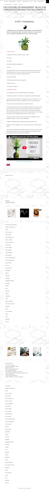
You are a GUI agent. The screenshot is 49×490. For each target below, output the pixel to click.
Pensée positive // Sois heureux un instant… (13, 371)
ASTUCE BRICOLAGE (9, 237)
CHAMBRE (7, 278)
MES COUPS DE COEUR (9, 303)
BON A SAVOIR (40, 1)
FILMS (6, 298)
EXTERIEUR (7, 296)
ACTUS (6, 229)
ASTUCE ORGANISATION (10, 257)
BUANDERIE (7, 270)
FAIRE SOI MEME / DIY (8, 4)
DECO (31, 1)
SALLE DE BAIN (8, 311)
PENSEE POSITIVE (12, 1)
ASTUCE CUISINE (8, 239)
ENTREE (7, 293)
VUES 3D (7, 321)
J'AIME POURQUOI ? (9, 301)
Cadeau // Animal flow (9, 374)
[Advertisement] (24, 188)
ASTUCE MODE (8, 255)
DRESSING (7, 291)
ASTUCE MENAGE (9, 252)
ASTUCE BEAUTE (8, 232)
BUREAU (7, 273)
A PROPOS (15, 4)
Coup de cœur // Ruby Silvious (11, 375)
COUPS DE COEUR (25, 1)
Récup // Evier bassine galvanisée (11, 369)
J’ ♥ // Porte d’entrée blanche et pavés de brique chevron (16, 372)
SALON (6, 314)
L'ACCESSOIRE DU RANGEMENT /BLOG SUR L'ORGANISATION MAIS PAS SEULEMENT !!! (24, 8)
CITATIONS (7, 283)
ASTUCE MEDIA (8, 250)
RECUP (35, 1)
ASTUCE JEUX (8, 245)
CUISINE (7, 285)
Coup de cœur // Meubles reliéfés (11, 366)
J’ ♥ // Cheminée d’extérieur (10, 370)
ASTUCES (6, 1)
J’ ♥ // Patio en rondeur (9, 365)
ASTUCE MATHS (8, 247)
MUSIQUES (7, 306)
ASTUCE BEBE (8, 234)
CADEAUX (18, 1)
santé (6, 316)
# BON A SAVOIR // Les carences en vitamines (14, 376)
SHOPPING (7, 319)
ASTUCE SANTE (8, 262)
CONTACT (20, 4)
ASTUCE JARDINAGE (9, 242)
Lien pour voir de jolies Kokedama (24, 161)
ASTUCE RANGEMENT (9, 260)
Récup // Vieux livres (9, 367)
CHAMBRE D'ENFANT (9, 280)
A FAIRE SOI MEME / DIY (10, 227)
